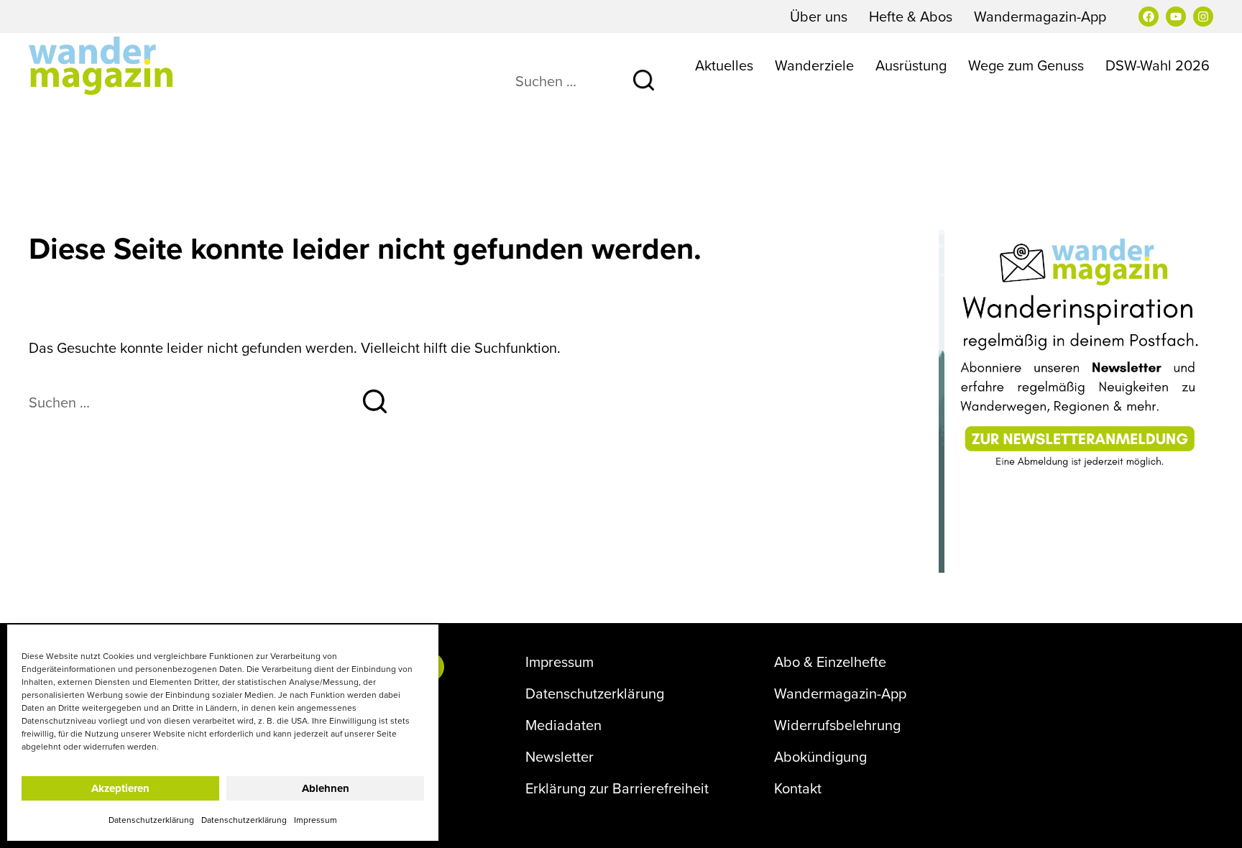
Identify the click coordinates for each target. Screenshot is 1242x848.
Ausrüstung (911, 65)
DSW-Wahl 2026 (1157, 65)
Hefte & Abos (910, 16)
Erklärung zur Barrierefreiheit (617, 788)
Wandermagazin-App (1040, 16)
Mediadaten (563, 725)
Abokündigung (820, 757)
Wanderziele (814, 65)
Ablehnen (325, 788)
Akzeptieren (120, 788)
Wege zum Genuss (1026, 65)
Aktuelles (724, 65)
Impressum (315, 820)
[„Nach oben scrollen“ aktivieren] (1212, 822)
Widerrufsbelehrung (837, 725)
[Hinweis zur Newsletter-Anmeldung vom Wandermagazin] (1076, 353)
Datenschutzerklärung (151, 820)
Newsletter (559, 757)
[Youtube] (1176, 16)
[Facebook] (1148, 16)
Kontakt (798, 788)
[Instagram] (1203, 16)
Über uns (818, 16)
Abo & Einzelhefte (830, 662)
